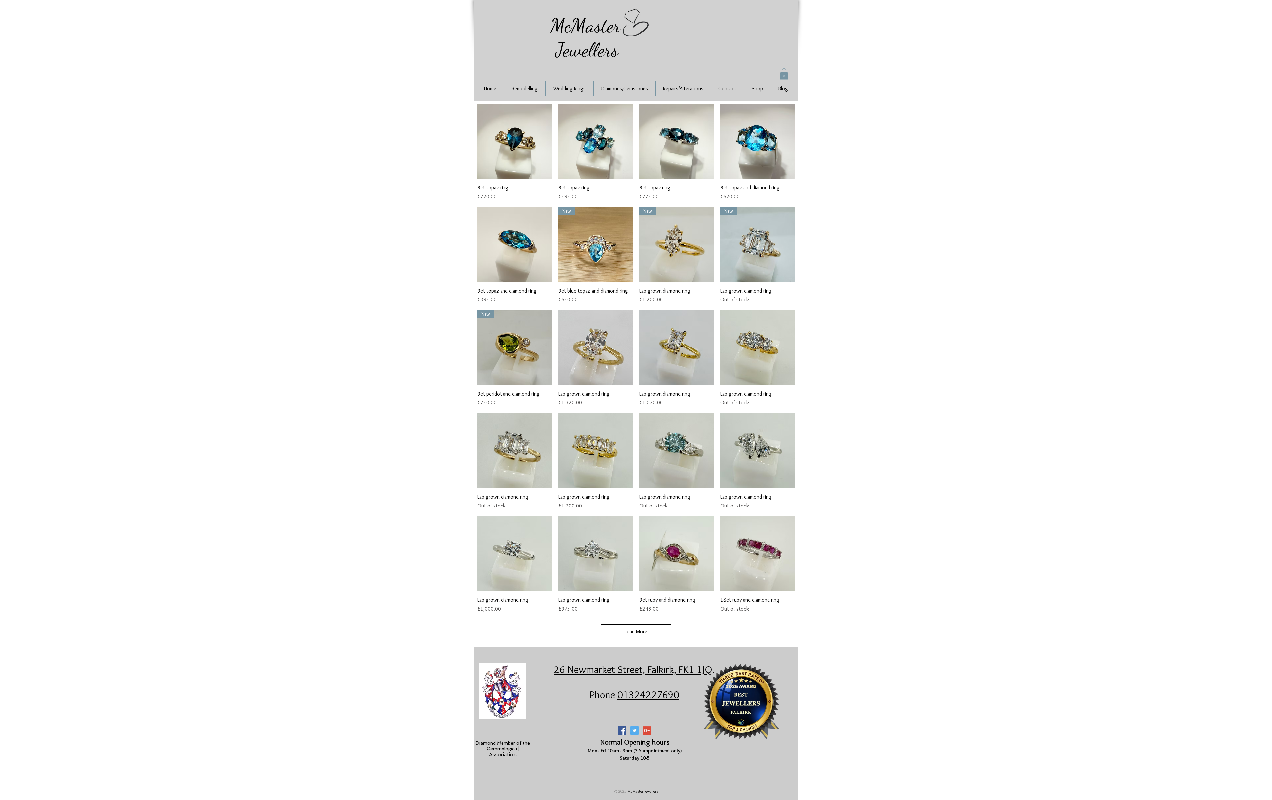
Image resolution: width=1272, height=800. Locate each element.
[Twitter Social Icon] (634, 730)
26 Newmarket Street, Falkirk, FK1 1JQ (633, 669)
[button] (784, 73)
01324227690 (648, 694)
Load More (636, 631)
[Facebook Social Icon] (622, 730)
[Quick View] (514, 141)
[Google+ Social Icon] (647, 730)
